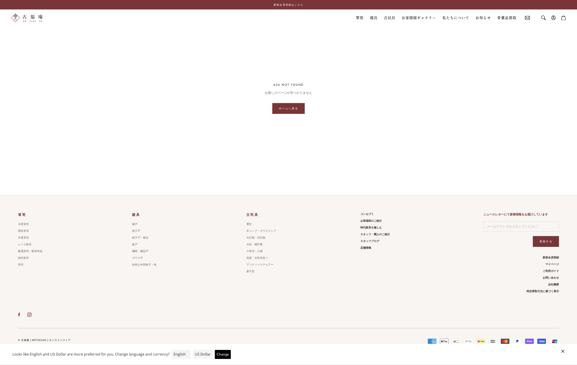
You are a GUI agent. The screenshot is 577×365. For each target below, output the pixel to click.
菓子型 (250, 271)
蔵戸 (134, 224)
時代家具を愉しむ (371, 227)
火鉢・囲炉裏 (254, 244)
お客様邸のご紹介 (371, 220)
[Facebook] (19, 314)
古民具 (389, 17)
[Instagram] (29, 314)
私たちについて (455, 17)
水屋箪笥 (23, 224)
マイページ (552, 264)
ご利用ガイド (551, 271)
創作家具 (23, 257)
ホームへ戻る (288, 108)
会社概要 (553, 284)
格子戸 (136, 230)
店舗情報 (365, 247)
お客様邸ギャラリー (419, 17)
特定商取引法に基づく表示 (543, 291)
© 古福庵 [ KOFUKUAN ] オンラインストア (44, 340)
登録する (545, 241)
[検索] (543, 18)
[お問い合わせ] (527, 18)
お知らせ (483, 17)
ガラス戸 (137, 257)
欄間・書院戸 (140, 251)
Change (223, 354)
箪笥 (360, 17)
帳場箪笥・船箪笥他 (30, 251)
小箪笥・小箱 (254, 251)
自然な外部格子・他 (144, 264)
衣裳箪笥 (23, 237)
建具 (374, 17)
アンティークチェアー (259, 264)
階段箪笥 (23, 230)
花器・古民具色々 (257, 257)
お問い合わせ (551, 277)
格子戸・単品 (140, 237)
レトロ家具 (25, 244)
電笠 (249, 224)
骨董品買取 (506, 17)
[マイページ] (553, 18)
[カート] (563, 18)
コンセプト (367, 214)
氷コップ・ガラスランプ (261, 230)
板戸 (134, 244)
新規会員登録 (551, 257)
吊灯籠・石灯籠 (255, 237)
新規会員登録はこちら (288, 5)
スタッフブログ (369, 241)
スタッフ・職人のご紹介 (375, 234)
